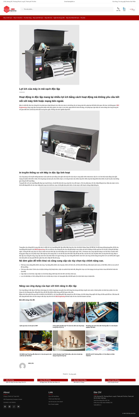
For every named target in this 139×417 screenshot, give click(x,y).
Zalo (124, 10)
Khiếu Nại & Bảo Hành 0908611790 (103, 402)
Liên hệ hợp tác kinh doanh (56, 401)
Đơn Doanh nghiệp (54, 404)
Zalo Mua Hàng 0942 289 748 (101, 400)
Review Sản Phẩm (131, 1)
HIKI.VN (31, 363)
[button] (132, 9)
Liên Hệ (118, 10)
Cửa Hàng (115, 1)
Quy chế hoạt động (54, 396)
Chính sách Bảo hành (54, 399)
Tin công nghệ (122, 1)
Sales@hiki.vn (71, 1)
